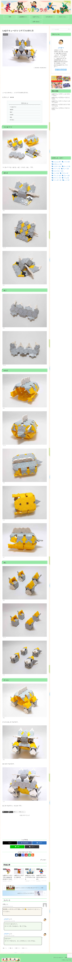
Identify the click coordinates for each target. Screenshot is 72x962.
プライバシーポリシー (58, 957)
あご (11, 112)
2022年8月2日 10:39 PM (9, 921)
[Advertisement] (24, 79)
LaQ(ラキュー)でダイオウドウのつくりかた (61, 105)
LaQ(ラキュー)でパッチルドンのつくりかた (61, 101)
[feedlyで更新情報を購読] (29, 855)
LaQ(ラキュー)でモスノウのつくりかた (61, 108)
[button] (32, 846)
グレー (17, 811)
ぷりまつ (6, 919)
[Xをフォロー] (19, 855)
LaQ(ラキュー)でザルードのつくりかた (61, 98)
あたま (11, 109)
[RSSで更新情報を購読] (32, 855)
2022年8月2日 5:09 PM (7, 906)
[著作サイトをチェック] (16, 855)
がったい (12, 119)
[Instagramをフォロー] (23, 855)
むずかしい (23, 811)
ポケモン (6, 811)
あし (11, 117)
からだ (11, 114)
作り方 (11, 811)
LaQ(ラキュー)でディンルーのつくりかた (61, 94)
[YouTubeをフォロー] (26, 855)
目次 (22, 103)
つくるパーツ (13, 107)
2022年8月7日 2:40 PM (9, 935)
